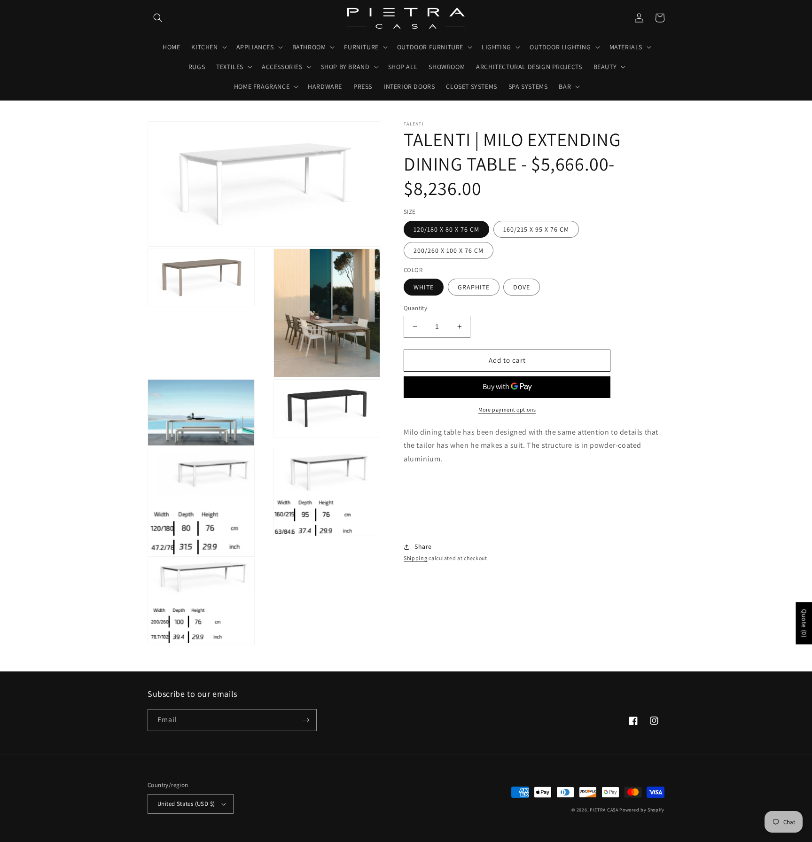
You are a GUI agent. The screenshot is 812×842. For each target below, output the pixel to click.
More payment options (507, 409)
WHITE (424, 287)
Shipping (416, 557)
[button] (158, 18)
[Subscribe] (306, 720)
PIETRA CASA (604, 810)
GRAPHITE (474, 287)
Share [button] (423, 546)
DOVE (521, 287)
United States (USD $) (186, 804)
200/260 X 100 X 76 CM (449, 250)
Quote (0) (804, 623)
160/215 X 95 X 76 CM (536, 229)
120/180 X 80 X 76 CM (446, 229)
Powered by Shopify (641, 810)
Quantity (415, 308)
